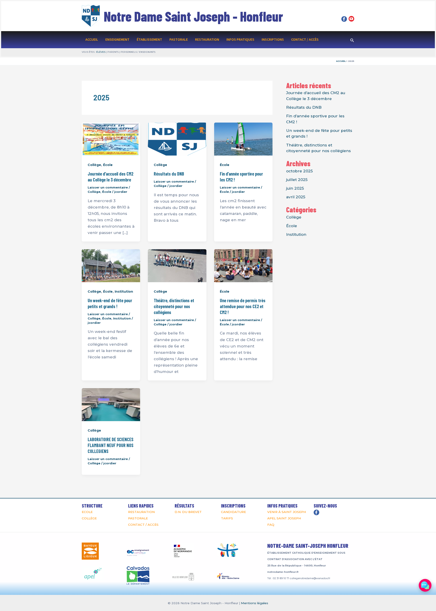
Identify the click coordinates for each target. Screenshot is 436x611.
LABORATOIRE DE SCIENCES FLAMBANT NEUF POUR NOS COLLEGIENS (110, 445)
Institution (124, 291)
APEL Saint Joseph (284, 518)
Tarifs (227, 518)
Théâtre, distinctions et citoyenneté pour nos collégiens (174, 306)
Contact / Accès (305, 39)
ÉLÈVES (100, 51)
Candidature (233, 512)
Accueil (91, 39)
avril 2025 (295, 197)
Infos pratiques (240, 39)
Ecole (87, 512)
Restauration (207, 39)
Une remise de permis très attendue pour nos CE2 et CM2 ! (242, 306)
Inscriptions (273, 39)
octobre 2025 (299, 171)
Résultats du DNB (169, 173)
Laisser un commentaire (108, 187)
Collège (94, 165)
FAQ (270, 524)
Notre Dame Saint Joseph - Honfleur (193, 16)
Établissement (149, 39)
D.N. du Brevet (188, 512)
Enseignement (117, 39)
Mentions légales (254, 603)
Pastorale (178, 39)
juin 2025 (295, 188)
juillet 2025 (296, 179)
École (108, 165)
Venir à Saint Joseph (286, 512)
